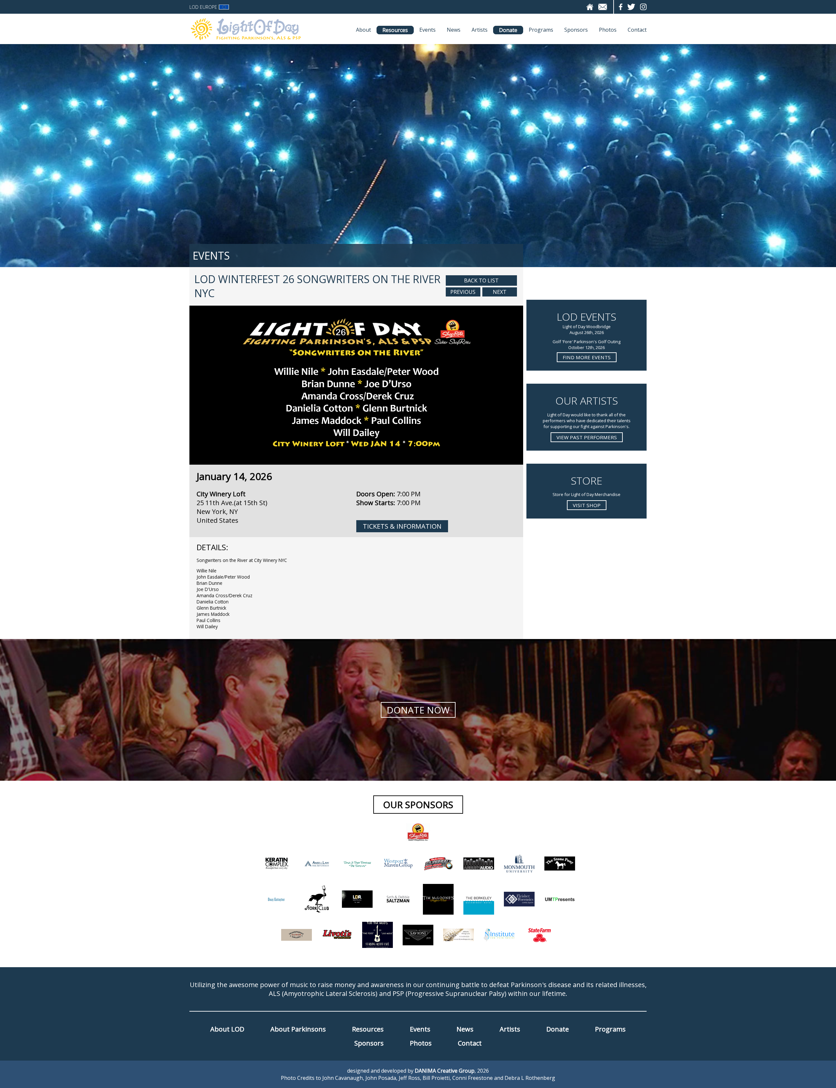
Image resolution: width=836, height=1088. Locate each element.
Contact (637, 29)
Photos (608, 29)
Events (427, 29)
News (453, 29)
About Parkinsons (298, 1029)
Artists (480, 29)
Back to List (481, 280)
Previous (462, 292)
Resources (395, 30)
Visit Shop (587, 505)
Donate (508, 30)
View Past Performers (586, 437)
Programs (541, 29)
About (363, 29)
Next (499, 292)
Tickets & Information (402, 526)
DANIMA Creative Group (444, 1070)
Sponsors (576, 29)
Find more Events (587, 357)
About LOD (227, 1029)
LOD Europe (203, 7)
